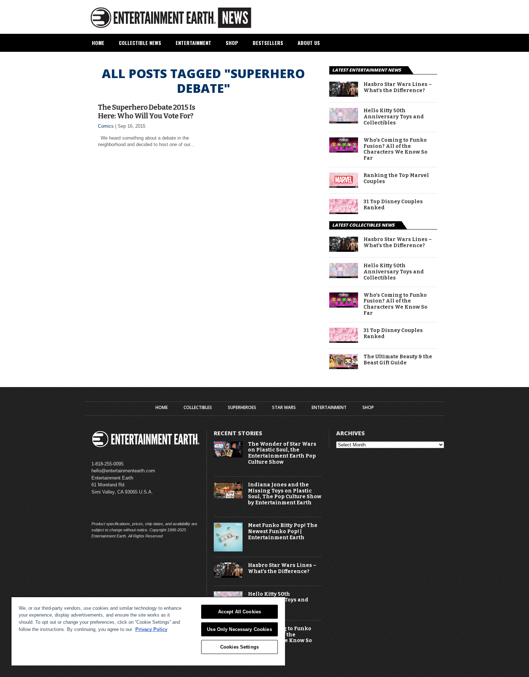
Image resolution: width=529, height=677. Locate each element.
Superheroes (242, 407)
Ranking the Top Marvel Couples (396, 179)
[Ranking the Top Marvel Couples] (343, 186)
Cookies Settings (239, 647)
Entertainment (193, 42)
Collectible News (140, 42)
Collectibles (198, 407)
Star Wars (284, 407)
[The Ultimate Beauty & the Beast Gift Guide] (343, 367)
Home (98, 42)
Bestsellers (268, 42)
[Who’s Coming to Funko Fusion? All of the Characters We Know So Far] (343, 150)
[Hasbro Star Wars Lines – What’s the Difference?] (343, 95)
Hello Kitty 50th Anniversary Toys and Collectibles (393, 117)
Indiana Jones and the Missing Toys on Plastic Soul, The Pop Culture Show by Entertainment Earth (284, 494)
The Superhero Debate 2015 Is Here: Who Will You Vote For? (146, 111)
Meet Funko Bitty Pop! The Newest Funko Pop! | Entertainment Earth (282, 532)
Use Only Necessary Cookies (239, 629)
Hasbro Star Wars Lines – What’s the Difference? (397, 88)
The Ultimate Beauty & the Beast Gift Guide (397, 360)
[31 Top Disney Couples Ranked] (343, 212)
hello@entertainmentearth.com (123, 470)
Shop (232, 42)
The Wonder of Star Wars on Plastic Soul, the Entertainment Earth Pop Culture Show (282, 453)
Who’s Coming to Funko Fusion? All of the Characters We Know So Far (395, 149)
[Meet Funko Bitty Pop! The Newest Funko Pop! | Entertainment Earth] (228, 550)
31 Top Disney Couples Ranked (393, 205)
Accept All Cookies (239, 611)
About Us (309, 42)
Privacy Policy (151, 629)
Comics (106, 126)
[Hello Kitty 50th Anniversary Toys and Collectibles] (343, 121)
